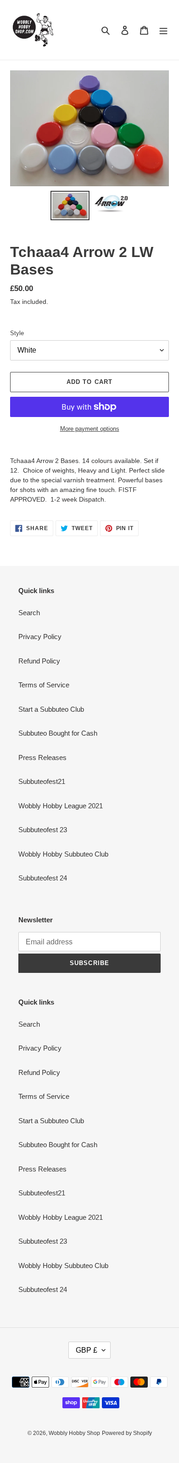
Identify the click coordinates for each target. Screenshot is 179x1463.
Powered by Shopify (127, 1433)
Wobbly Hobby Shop (74, 1433)
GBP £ (86, 1350)
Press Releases (42, 757)
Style (17, 333)
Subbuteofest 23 (42, 830)
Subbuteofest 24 (42, 878)
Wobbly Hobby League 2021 (60, 806)
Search (29, 613)
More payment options (89, 428)
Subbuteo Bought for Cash (57, 733)
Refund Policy (39, 661)
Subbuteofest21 (41, 781)
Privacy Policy (40, 636)
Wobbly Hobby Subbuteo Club (63, 854)
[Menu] (163, 30)
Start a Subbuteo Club (51, 709)
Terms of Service (43, 685)
